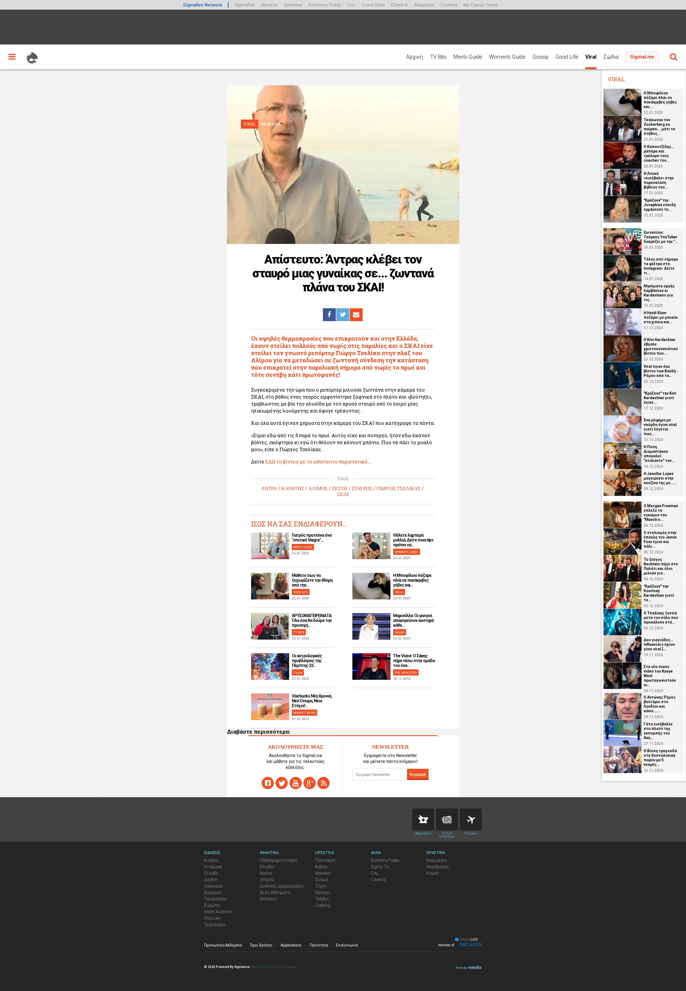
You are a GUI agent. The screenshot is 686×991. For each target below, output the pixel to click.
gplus (309, 783)
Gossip (540, 57)
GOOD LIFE (300, 592)
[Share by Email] (356, 314)
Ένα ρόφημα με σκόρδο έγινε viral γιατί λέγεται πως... (660, 427)
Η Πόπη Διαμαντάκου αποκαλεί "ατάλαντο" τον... (659, 454)
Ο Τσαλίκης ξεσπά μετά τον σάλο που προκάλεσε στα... (661, 617)
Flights (471, 819)
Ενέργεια (212, 892)
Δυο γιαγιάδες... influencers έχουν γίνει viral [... (659, 644)
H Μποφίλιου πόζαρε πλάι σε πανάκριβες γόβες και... (412, 580)
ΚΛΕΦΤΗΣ (292, 488)
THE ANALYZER (406, 672)
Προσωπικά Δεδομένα (223, 945)
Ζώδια (611, 57)
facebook (268, 783)
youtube (295, 783)
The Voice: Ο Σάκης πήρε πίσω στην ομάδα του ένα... (414, 660)
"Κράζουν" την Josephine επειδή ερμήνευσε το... (660, 204)
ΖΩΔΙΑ (297, 672)
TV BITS (298, 632)
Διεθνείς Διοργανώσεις (282, 886)
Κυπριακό (213, 866)
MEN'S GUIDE (302, 547)
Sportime (293, 5)
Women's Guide (507, 57)
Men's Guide (467, 57)
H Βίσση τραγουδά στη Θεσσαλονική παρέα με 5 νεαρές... (660, 758)
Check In (399, 5)
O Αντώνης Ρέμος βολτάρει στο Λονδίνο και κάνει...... (660, 704)
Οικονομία (213, 886)
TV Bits (438, 57)
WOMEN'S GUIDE (406, 552)
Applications (291, 945)
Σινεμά (321, 879)
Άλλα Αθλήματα (275, 892)
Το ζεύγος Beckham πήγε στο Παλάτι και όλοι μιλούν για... (661, 566)
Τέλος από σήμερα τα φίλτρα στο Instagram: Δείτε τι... (661, 266)
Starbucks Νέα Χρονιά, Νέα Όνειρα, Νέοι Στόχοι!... (312, 700)
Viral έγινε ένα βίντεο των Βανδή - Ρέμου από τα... (661, 371)
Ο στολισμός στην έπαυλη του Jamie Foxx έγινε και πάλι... (660, 539)
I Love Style (373, 5)
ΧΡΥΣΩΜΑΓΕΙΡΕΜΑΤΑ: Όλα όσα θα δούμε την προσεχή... (312, 620)
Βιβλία (321, 866)
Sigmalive (245, 5)
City (351, 5)
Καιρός (432, 873)
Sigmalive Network (202, 5)
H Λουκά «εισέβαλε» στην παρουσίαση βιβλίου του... (659, 180)
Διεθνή (211, 879)
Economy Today (325, 5)
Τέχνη (321, 886)
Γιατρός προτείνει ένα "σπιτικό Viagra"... (311, 538)
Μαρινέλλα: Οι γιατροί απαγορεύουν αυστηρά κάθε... (413, 620)
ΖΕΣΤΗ (339, 488)
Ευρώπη (212, 905)
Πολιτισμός (325, 860)
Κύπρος (211, 860)
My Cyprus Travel (481, 5)
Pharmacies (423, 819)
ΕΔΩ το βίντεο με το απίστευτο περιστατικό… (317, 461)
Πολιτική (212, 918)
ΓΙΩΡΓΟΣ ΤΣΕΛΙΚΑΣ (398, 488)
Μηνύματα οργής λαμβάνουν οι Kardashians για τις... (659, 293)
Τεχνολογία (214, 924)
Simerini (269, 5)
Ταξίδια (322, 898)
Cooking (449, 5)
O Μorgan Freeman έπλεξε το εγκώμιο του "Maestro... (661, 513)
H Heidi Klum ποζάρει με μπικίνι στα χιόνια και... (661, 317)
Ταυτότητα (319, 945)
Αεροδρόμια (437, 866)
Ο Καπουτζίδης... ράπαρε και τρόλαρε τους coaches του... (659, 153)
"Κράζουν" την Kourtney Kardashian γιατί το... (659, 593)
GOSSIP (399, 632)
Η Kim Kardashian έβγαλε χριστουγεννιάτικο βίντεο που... (661, 346)
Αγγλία (266, 873)
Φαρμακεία (436, 860)
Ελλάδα (211, 873)
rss (323, 783)
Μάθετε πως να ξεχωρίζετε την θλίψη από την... (312, 580)
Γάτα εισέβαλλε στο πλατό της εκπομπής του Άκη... (658, 731)
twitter (281, 783)
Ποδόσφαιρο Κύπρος (279, 860)
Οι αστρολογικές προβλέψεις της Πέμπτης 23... (307, 660)
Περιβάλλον (215, 898)
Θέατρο (322, 892)
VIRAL (399, 592)
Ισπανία (267, 879)
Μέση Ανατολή (218, 911)
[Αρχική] (32, 54)
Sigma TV (380, 866)
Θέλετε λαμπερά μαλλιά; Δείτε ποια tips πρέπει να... (413, 540)
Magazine (424, 5)
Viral (590, 57)
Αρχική (414, 57)
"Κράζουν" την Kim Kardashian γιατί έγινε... (660, 397)
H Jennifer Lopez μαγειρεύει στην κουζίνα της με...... (660, 478)
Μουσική (323, 873)
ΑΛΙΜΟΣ (317, 488)
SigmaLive (642, 57)
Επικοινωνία (347, 945)
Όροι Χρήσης (261, 945)
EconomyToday (385, 860)
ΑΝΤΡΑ (269, 488)
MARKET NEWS (304, 713)
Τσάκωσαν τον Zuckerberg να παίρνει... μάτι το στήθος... (659, 127)
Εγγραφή (418, 774)
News (447, 819)
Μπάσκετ (268, 898)
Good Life (566, 57)
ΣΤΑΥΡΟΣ (362, 488)
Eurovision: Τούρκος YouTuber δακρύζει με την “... (661, 237)
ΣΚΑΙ (343, 494)
